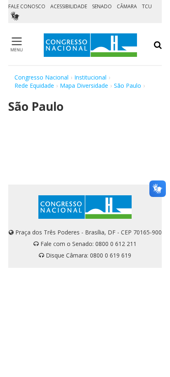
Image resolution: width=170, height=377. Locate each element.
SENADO (102, 6)
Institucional (90, 77)
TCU (147, 6)
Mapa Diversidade (84, 85)
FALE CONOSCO (26, 6)
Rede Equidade (34, 85)
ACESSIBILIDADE (68, 6)
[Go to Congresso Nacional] (90, 45)
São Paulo (127, 85)
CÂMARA (127, 6)
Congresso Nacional (41, 77)
